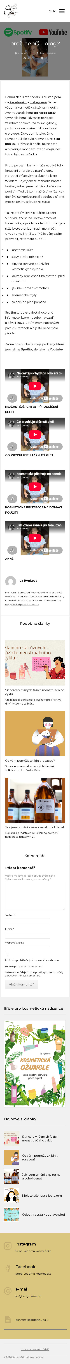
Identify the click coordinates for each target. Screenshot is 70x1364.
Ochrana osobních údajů (35, 1349)
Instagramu (38, 102)
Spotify (26, 349)
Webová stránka (14, 942)
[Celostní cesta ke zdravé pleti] (11, 1214)
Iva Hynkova (48, 53)
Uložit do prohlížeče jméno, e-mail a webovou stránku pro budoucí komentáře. (32, 963)
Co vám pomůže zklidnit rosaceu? (30, 760)
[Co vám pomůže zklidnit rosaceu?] (35, 733)
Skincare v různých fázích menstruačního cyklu (34, 692)
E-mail (9, 928)
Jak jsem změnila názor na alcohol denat (34, 827)
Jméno (10, 915)
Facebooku (18, 102)
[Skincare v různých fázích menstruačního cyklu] (35, 662)
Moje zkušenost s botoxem (42, 1195)
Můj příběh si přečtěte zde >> (22, 604)
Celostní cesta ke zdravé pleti (43, 1214)
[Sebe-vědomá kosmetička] (12, 11)
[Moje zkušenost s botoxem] (11, 1195)
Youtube (56, 349)
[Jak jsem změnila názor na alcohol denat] (35, 800)
